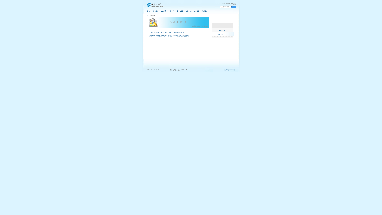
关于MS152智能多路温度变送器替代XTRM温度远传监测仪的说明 (169, 36)
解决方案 (188, 11)
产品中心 (171, 11)
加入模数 (197, 11)
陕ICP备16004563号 (230, 70)
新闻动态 (163, 11)
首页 (148, 11)
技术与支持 (180, 11)
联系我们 (204, 11)
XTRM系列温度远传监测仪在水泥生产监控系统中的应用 (166, 32)
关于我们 (155, 11)
